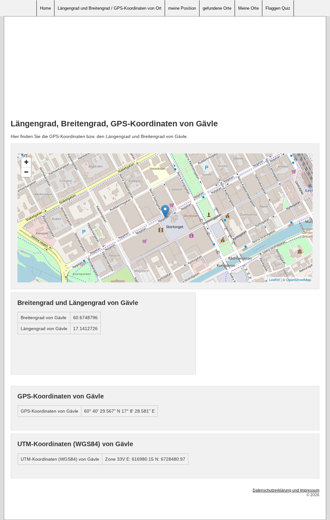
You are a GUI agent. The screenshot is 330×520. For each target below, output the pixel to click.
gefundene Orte (217, 8)
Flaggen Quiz (278, 8)
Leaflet (274, 279)
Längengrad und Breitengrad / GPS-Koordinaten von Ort (109, 8)
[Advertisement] (165, 68)
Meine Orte (248, 8)
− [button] (26, 172)
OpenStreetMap (298, 279)
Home (45, 8)
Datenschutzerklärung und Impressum (286, 490)
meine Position (182, 8)
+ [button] (26, 162)
